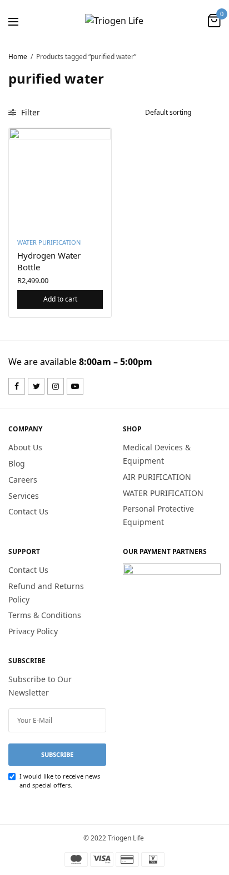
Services (23, 495)
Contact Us (28, 512)
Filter (29, 112)
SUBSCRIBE (57, 754)
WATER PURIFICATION (49, 242)
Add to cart (60, 299)
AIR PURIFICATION (157, 476)
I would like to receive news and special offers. (59, 781)
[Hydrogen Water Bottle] (60, 179)
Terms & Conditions (44, 615)
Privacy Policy (33, 631)
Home (17, 56)
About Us (25, 447)
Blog (16, 463)
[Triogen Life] (114, 20)
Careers (22, 479)
